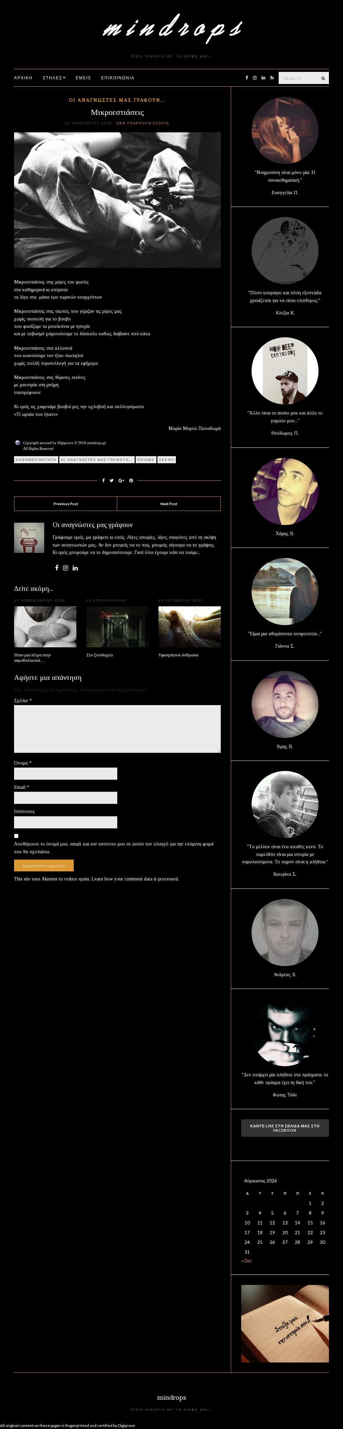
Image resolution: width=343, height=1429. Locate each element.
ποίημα (146, 460)
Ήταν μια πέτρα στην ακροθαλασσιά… (32, 657)
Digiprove (126, 1425)
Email (21, 787)
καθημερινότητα (36, 460)
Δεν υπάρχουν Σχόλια (143, 123)
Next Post (168, 504)
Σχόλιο (23, 700)
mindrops (171, 1397)
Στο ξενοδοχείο (99, 654)
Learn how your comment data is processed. (135, 878)
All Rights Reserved (38, 448)
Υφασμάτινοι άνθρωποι (178, 654)
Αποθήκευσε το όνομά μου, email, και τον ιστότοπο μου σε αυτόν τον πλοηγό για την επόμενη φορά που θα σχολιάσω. (113, 847)
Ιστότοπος (24, 811)
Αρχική (23, 77)
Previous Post (66, 504)
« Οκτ (246, 1260)
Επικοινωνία (118, 77)
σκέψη (166, 460)
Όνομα (22, 763)
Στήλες (52, 77)
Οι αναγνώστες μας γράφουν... (117, 100)
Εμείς (83, 77)
